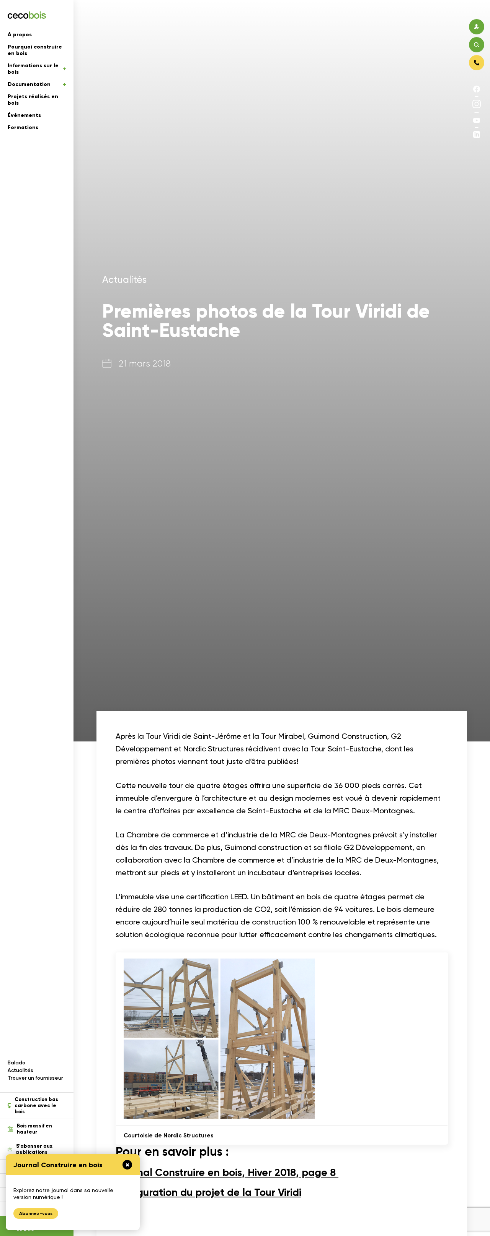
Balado (16, 1063)
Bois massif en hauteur (34, 1129)
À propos (20, 34)
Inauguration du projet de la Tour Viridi (208, 1192)
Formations (23, 127)
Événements (24, 115)
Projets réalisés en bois (33, 99)
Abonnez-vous (35, 1213)
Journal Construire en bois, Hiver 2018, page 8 (227, 1172)
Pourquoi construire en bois (35, 50)
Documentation (29, 84)
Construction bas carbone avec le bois (36, 1106)
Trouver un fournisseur (35, 1078)
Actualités (20, 1070)
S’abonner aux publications (34, 1149)
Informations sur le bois (33, 68)
